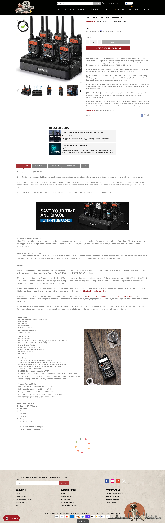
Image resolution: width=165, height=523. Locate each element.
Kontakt (63, 493)
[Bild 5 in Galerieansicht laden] (72, 90)
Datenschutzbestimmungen (24, 499)
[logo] (25, 7)
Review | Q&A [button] (39, 166)
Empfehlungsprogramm (113, 499)
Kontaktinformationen (113, 513)
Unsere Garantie (21, 496)
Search (97, 3)
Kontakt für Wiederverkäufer (114, 493)
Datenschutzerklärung (87, 513)
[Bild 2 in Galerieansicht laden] (37, 90)
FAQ (17, 505)
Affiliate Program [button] (111, 502)
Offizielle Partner (21, 502)
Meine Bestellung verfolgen (69, 505)
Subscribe (64, 483)
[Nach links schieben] (18, 91)
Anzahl (88, 37)
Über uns (18, 493)
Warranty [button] (55, 166)
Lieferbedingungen (66, 496)
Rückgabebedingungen (68, 502)
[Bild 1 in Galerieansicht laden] (25, 90)
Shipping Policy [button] (71, 166)
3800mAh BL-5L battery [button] (97, 296)
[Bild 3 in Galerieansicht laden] (49, 90)
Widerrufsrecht (75, 513)
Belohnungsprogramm (113, 496)
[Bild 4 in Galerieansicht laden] (60, 90)
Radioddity (53, 513)
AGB (97, 513)
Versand (103, 513)
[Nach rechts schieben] (80, 91)
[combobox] (75, 3)
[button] (103, 3)
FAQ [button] (85, 166)
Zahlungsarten (65, 499)
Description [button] (23, 166)
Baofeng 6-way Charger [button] (127, 296)
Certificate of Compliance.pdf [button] (92, 291)
